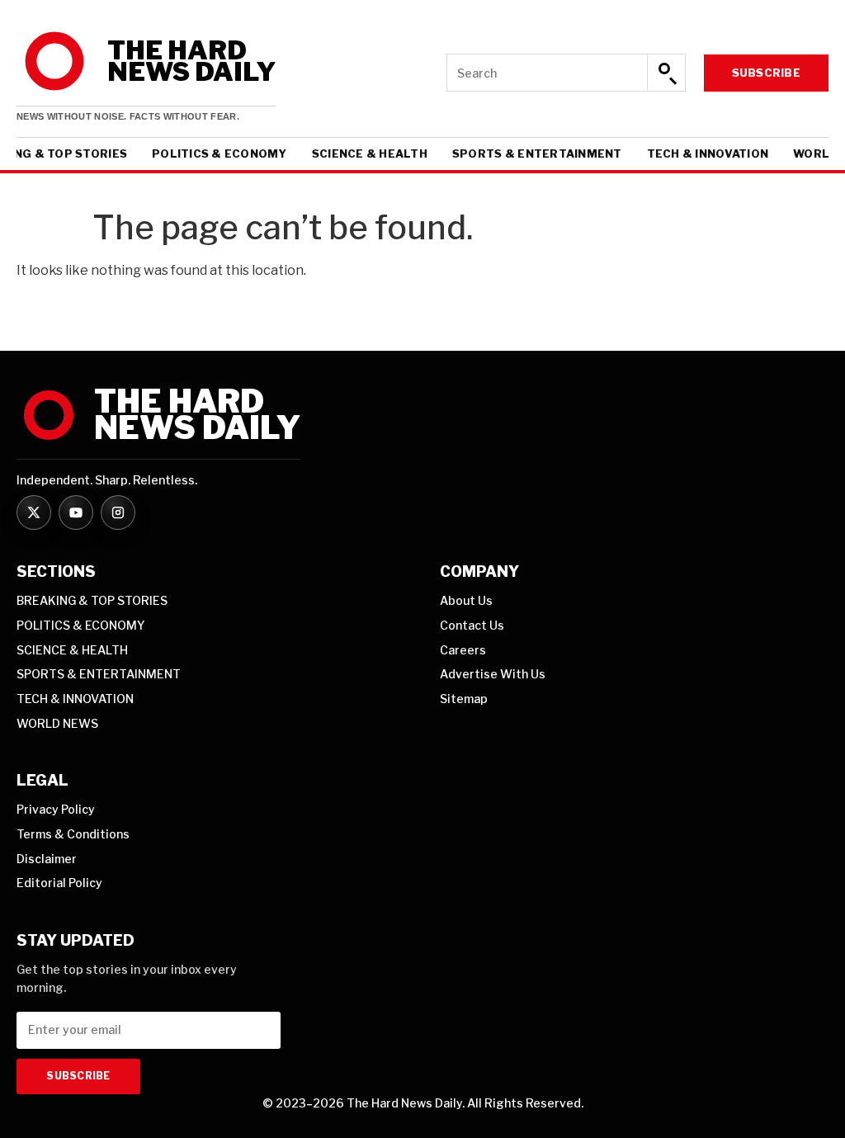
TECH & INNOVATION (707, 154)
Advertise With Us (492, 674)
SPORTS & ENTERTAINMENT (537, 154)
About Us (466, 600)
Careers (463, 650)
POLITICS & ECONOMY (219, 154)
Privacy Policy (56, 809)
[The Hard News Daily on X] (34, 512)
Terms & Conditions (73, 834)
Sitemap (464, 699)
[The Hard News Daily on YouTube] (76, 512)
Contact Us (472, 625)
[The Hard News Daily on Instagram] (118, 512)
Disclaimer (47, 859)
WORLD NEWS (57, 723)
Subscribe (766, 72)
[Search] (666, 72)
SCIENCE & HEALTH (369, 154)
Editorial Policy (59, 883)
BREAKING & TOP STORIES (92, 600)
